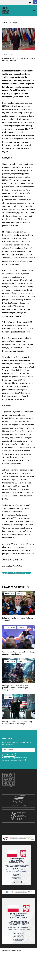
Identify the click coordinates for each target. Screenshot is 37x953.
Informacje (8, 54)
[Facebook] (30, 3)
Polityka (20, 594)
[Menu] (34, 10)
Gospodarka (10, 627)
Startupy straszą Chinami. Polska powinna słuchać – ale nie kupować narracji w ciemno (16, 688)
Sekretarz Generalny (22, 573)
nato (11, 573)
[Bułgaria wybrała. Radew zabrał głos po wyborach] (18, 603)
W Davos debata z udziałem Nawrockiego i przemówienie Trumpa (18, 653)
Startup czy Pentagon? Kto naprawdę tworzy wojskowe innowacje (17, 723)
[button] (35, 2)
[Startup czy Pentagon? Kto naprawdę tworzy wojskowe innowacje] (18, 706)
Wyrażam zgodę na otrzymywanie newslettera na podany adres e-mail (14, 759)
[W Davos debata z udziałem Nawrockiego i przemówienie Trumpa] (18, 637)
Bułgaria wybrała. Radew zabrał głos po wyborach (17, 619)
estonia (5, 573)
